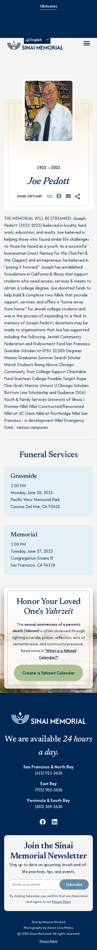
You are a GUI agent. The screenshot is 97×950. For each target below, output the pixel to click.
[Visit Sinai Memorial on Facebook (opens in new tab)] (43, 822)
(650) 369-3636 (48, 806)
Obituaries (48, 6)
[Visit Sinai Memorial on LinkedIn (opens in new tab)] (54, 822)
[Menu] (87, 43)
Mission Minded (54, 922)
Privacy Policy (61, 901)
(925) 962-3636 (48, 790)
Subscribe (74, 884)
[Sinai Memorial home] (35, 45)
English (35, 39)
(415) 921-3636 (48, 773)
